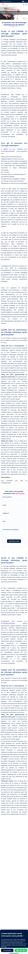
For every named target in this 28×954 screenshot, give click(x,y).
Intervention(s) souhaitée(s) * (11, 529)
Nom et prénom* (7, 497)
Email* (4, 505)
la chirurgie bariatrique (8, 623)
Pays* (4, 521)
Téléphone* (6, 513)
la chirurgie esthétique (8, 151)
